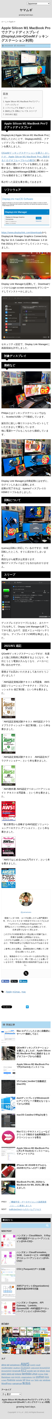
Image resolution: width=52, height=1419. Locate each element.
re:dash (4, 1380)
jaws (3, 1374)
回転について (21, 111)
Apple (9, 991)
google (30, 1371)
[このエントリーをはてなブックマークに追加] (27, 1006)
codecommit (35, 1368)
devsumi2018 (45, 1368)
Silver (28, 1380)
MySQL (18, 1377)
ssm (32, 1380)
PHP (33, 1377)
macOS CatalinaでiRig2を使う (32, 1115)
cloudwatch (25, 1368)
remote (19, 1380)
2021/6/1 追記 (11, 114)
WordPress (6, 1383)
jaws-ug (10, 1374)
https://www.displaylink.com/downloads (21, 232)
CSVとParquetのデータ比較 (31, 1269)
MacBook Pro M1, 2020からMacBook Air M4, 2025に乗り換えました (33, 1185)
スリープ (33, 111)
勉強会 (26, 1383)
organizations (26, 1377)
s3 (24, 1380)
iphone (42, 1371)
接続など (9, 111)
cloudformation (7, 1368)
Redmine (11, 1380)
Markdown (6, 1377)
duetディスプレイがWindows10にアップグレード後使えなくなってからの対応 (33, 1101)
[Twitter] (26, 973)
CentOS (32, 1365)
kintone (18, 1374)
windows (46, 1380)
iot (38, 1371)
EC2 (23, 1370)
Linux (34, 1373)
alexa (3, 1365)
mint (13, 1377)
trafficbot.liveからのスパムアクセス (25, 1209)
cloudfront (16, 1368)
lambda (26, 1373)
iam (35, 1371)
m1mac (16, 991)
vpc (40, 1380)
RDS (47, 1377)
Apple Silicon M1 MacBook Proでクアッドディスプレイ (22, 103)
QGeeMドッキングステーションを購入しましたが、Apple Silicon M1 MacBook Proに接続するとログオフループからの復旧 (25, 157)
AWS (25, 1364)
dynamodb (16, 1371)
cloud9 (38, 1365)
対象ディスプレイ (27, 108)
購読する (8, 1220)
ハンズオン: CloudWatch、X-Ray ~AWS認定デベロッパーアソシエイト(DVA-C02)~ (33, 1238)
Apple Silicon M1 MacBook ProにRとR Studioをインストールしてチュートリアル (33, 1151)
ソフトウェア (11, 108)
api (8, 1365)
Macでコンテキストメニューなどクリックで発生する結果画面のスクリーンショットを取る (33, 1134)
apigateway (15, 1365)
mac (23, 991)
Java (48, 1371)
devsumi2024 (6, 1371)
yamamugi (17, 1383)
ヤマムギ (26, 10)
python (40, 1376)
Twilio (36, 1380)
